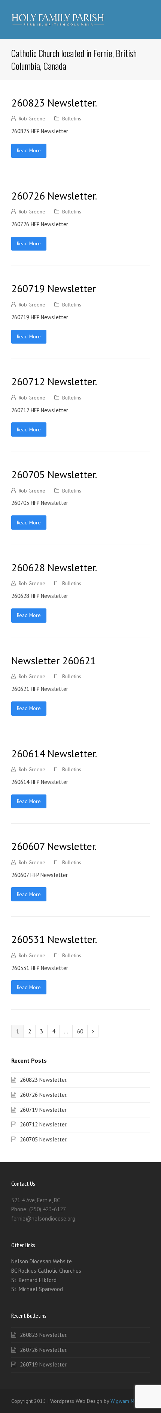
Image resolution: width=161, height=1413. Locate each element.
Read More (29, 150)
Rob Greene (32, 118)
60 (82, 1031)
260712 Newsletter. (54, 381)
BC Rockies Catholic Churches (46, 1270)
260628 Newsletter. (54, 567)
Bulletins (71, 118)
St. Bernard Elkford (34, 1280)
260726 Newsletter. (54, 196)
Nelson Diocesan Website (41, 1261)
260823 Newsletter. (54, 103)
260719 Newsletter (53, 288)
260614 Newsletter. (54, 753)
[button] (146, 19)
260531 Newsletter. (54, 939)
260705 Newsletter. (54, 474)
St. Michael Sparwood (37, 1289)
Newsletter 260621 (53, 660)
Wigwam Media (127, 1401)
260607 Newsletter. (54, 846)
